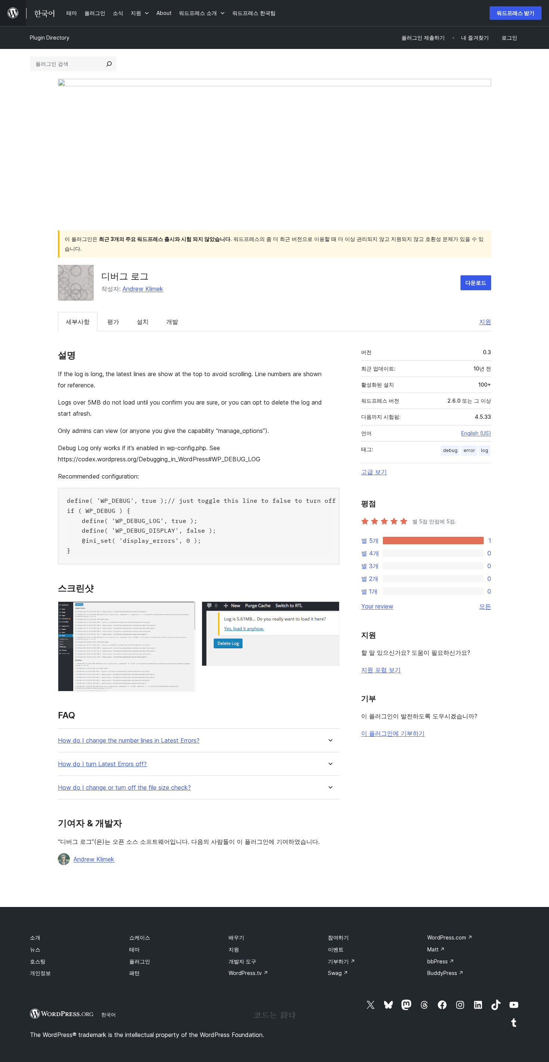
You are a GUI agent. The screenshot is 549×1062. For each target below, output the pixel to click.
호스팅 (38, 961)
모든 (485, 606)
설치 (143, 321)
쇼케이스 (139, 937)
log (484, 450)
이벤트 (336, 949)
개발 (172, 321)
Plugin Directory (49, 37)
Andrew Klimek (142, 288)
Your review (377, 606)
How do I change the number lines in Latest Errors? (128, 740)
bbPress (440, 961)
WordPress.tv (248, 973)
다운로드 (475, 282)
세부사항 (78, 321)
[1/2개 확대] (185, 611)
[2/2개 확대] (329, 611)
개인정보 (40, 973)
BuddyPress (445, 973)
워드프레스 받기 (515, 13)
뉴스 (35, 949)
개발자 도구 (242, 961)
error (469, 450)
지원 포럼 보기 (381, 670)
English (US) (476, 433)
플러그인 (139, 961)
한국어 (108, 1015)
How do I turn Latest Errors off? (102, 764)
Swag (338, 973)
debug (450, 450)
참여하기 (338, 937)
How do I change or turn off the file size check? (124, 787)
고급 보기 (374, 472)
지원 (485, 321)
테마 (134, 949)
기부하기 (341, 961)
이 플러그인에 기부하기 (393, 733)
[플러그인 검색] (109, 63)
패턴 (134, 973)
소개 (35, 937)
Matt (436, 949)
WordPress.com (449, 937)
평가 (113, 321)
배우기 (236, 937)
